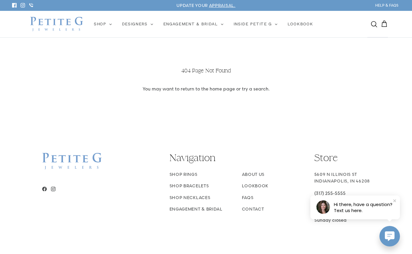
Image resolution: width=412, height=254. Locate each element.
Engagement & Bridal (196, 209)
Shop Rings (184, 174)
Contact (253, 209)
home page (222, 89)
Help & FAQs (386, 5)
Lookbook (255, 186)
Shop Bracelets (189, 186)
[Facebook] (14, 5)
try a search (255, 89)
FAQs (248, 197)
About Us (253, 174)
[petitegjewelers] (56, 24)
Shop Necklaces (190, 197)
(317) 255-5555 (330, 193)
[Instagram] (23, 5)
